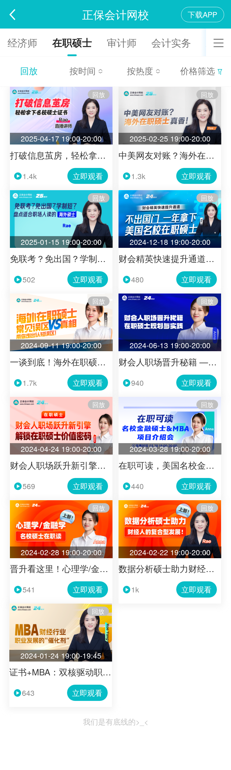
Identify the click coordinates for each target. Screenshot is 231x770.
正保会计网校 (115, 14)
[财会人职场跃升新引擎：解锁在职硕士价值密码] (61, 399)
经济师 (22, 42)
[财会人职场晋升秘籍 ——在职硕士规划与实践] (170, 296)
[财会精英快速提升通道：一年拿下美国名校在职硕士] (170, 192)
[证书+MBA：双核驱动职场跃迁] (60, 606)
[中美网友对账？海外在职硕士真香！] (170, 89)
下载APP (202, 14)
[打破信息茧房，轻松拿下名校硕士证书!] (61, 89)
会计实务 (171, 42)
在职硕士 (72, 42)
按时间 (83, 70)
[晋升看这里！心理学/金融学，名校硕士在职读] (61, 502)
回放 (29, 70)
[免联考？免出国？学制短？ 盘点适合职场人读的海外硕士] (61, 192)
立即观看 (88, 176)
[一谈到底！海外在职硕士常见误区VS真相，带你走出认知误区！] (61, 296)
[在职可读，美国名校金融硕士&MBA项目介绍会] (170, 399)
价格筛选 (198, 70)
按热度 (141, 70)
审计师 (122, 42)
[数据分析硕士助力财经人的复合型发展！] (170, 502)
